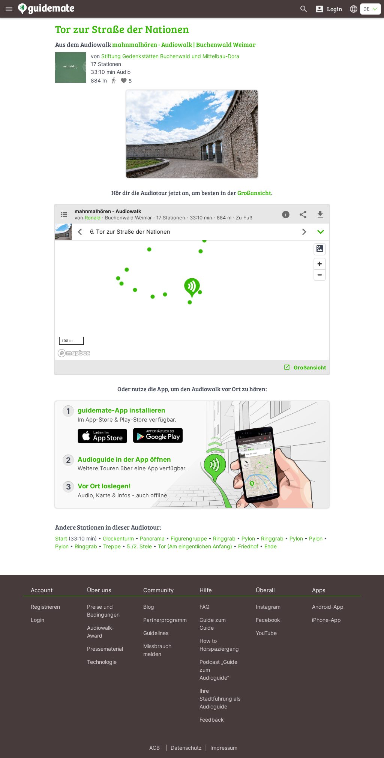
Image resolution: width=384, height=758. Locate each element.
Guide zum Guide (213, 624)
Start (61, 538)
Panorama (152, 538)
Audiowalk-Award (100, 631)
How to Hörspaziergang (219, 645)
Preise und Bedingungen (103, 610)
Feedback (212, 719)
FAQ (205, 606)
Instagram (268, 606)
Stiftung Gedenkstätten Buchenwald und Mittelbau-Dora (170, 56)
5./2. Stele (140, 546)
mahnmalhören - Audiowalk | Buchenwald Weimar (184, 44)
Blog (148, 606)
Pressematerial (105, 648)
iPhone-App (326, 620)
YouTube (266, 633)
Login (37, 620)
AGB (154, 747)
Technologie (102, 662)
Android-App (328, 606)
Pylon (248, 538)
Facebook (268, 620)
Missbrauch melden (157, 650)
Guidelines (155, 633)
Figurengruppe (189, 538)
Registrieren (45, 606)
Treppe (112, 546)
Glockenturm (118, 538)
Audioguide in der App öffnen (124, 459)
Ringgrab (224, 538)
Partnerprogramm (165, 620)
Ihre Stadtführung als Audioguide (220, 698)
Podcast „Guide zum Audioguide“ (218, 670)
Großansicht (254, 193)
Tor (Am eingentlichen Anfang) (195, 546)
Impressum (223, 747)
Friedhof (248, 546)
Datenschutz (186, 747)
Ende (270, 546)
